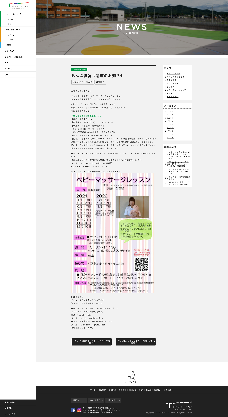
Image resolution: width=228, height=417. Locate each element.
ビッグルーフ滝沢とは (14, 56)
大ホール (11, 19)
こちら (81, 296)
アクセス (8, 68)
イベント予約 (10, 414)
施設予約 (8, 408)
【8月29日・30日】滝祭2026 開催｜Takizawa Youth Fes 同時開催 (177, 163)
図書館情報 (171, 80)
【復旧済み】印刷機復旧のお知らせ (178, 178)
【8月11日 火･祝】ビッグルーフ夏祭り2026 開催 (178, 183)
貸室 (9, 24)
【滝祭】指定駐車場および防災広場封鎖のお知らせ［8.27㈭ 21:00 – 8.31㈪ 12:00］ (178, 155)
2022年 (170, 118)
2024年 (170, 111)
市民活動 (132, 390)
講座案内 (100, 82)
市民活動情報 (172, 96)
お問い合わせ (10, 402)
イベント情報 (172, 83)
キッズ (170, 93)
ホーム (93, 390)
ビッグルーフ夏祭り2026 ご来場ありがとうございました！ (178, 171)
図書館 (8, 45)
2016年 (170, 137)
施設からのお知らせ (82, 82)
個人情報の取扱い (153, 390)
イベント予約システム (81, 300)
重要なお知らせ (173, 73)
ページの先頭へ (132, 377)
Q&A (6, 74)
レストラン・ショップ (176, 90)
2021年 (170, 121)
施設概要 (102, 390)
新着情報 (122, 390)
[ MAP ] (115, 408)
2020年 (170, 124)
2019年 (170, 127)
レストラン (12, 35)
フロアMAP (9, 50)
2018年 (170, 131)
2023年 (170, 114)
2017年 (170, 134)
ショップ (11, 39)
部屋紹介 (112, 390)
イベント (8, 62)
